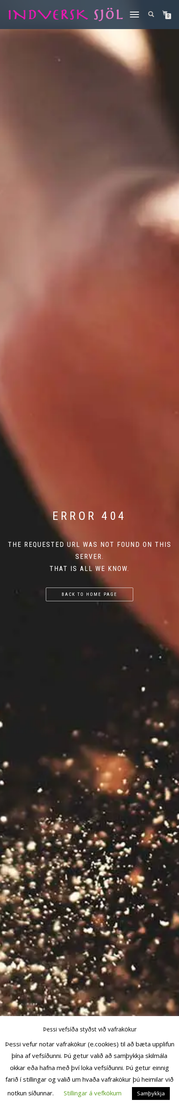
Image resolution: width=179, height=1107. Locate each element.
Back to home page (89, 594)
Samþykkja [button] (151, 1093)
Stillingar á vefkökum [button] (93, 1093)
